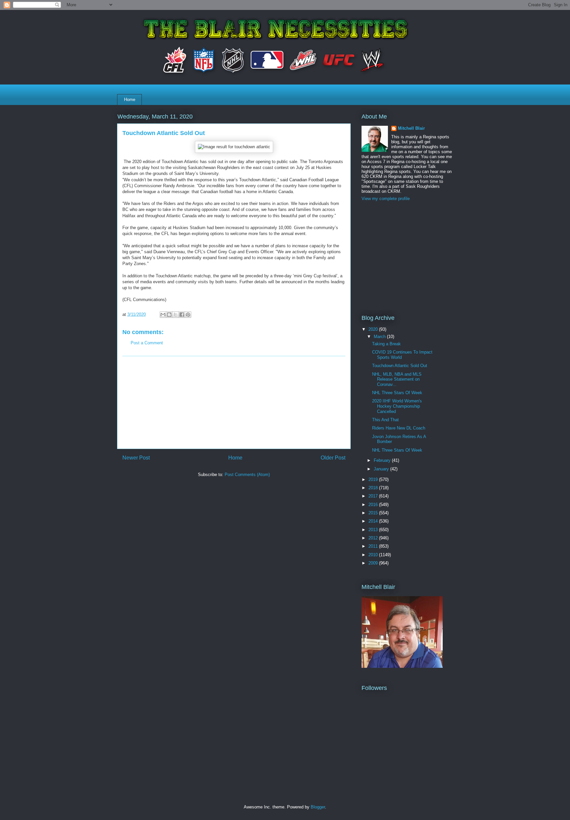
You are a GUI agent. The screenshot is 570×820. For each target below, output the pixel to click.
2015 (373, 512)
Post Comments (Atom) (247, 474)
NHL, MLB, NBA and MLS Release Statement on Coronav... (397, 379)
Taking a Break (386, 343)
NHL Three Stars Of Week (397, 392)
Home (129, 99)
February (383, 460)
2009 (373, 563)
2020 (373, 329)
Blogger (318, 806)
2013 (373, 529)
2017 (373, 496)
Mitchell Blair (411, 128)
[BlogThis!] (169, 314)
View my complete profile (386, 198)
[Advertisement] (233, 402)
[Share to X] (175, 314)
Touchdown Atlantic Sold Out (399, 365)
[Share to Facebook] (181, 314)
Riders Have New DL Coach (398, 428)
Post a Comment (147, 342)
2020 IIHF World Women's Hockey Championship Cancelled (397, 406)
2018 (373, 487)
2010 (373, 554)
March (380, 336)
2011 (373, 546)
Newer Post (136, 458)
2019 (373, 479)
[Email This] (163, 314)
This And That (385, 419)
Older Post (333, 458)
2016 (373, 504)
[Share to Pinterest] (188, 314)
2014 (373, 521)
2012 (373, 537)
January (382, 468)
